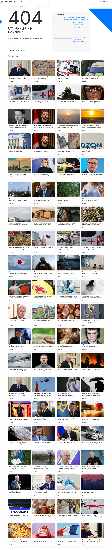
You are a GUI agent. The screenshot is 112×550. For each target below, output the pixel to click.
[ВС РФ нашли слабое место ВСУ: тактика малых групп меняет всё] (43, 120)
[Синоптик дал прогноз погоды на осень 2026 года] (68, 510)
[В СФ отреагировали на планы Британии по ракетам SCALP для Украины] (19, 364)
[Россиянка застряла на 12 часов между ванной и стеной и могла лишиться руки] (68, 291)
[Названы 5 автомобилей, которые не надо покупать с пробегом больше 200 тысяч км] (92, 437)
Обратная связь (100, 548)
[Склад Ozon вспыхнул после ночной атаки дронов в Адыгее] (92, 291)
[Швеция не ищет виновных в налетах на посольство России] (43, 218)
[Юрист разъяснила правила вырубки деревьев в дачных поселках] (68, 339)
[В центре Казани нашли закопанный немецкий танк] (68, 144)
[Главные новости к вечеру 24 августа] (68, 437)
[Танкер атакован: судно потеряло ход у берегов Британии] (68, 120)
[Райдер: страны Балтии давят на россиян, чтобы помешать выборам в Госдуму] (43, 242)
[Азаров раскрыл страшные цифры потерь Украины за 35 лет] (43, 193)
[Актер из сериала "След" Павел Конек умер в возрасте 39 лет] (19, 120)
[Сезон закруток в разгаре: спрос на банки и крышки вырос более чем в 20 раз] (43, 510)
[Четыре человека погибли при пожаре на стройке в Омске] (68, 266)
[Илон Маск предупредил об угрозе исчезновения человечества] (43, 412)
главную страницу (24, 43)
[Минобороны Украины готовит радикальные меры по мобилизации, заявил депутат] (19, 144)
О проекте (50, 548)
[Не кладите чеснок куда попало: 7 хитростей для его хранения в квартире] (92, 218)
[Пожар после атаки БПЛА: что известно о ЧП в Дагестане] (92, 266)
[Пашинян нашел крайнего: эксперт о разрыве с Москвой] (19, 218)
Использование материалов (89, 548)
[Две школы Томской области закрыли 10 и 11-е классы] (19, 461)
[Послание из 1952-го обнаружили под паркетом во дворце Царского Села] (43, 71)
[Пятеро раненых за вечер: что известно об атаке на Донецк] (43, 96)
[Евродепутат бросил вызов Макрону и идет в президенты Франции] (68, 534)
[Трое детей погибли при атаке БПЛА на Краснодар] (92, 242)
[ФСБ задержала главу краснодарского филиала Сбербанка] (68, 388)
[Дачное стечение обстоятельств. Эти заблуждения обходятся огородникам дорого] (19, 242)
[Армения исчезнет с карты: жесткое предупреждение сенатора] (92, 315)
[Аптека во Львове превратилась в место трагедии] (68, 71)
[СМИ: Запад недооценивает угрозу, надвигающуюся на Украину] (92, 485)
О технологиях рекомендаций (60, 548)
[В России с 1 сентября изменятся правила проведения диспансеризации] (19, 96)
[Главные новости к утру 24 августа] (68, 169)
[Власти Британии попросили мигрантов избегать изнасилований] (19, 169)
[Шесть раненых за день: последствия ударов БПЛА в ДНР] (92, 510)
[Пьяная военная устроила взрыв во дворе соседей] (19, 510)
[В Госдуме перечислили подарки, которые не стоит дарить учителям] (19, 291)
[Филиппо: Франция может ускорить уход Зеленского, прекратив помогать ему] (43, 144)
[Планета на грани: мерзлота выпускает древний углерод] (19, 437)
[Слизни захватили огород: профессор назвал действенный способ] (43, 339)
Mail (2, 548)
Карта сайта (108, 548)
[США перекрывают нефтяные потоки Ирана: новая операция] (43, 437)
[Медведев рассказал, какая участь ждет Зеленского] (43, 485)
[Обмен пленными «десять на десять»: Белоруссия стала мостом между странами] (43, 388)
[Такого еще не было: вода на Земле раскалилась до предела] (92, 120)
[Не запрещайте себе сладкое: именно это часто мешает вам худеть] (43, 534)
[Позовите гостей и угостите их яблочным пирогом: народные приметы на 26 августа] (92, 412)
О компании (7, 548)
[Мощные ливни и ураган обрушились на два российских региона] (68, 242)
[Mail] (2, 2)
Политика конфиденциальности (75, 548)
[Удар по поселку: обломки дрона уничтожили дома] (92, 364)
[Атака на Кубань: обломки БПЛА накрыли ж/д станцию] (43, 291)
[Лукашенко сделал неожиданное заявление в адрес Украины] (19, 71)
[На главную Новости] (7, 2)
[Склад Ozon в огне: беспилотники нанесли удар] (92, 144)
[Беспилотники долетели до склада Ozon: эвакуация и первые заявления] (68, 96)
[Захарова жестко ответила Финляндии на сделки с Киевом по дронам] (43, 169)
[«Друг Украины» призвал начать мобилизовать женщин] (68, 364)
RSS (46, 548)
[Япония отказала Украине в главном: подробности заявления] (19, 266)
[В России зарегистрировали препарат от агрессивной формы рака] (68, 485)
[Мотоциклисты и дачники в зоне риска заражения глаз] (43, 315)
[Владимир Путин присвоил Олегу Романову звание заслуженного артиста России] (92, 534)
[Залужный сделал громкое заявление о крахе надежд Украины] (19, 339)
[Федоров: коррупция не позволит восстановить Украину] (92, 461)
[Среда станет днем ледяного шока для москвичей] (68, 193)
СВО (34, 6)
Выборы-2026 (14, 6)
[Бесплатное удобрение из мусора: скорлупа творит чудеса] (68, 315)
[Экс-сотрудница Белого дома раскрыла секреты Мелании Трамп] (92, 96)
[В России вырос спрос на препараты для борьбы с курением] (92, 193)
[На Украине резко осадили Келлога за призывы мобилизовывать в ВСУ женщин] (19, 485)
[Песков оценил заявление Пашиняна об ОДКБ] (19, 315)
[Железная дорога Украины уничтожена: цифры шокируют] (19, 193)
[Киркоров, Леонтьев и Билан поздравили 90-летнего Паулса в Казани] (19, 412)
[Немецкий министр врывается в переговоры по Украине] (92, 169)
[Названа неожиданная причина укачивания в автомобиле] (68, 218)
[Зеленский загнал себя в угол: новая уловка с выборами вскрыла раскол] (43, 364)
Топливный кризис (43, 6)
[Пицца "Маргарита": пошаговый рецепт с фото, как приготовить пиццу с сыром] (19, 534)
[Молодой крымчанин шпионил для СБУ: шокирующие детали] (43, 266)
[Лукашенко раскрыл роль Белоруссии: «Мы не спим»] (19, 388)
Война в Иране (25, 6)
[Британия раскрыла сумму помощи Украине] (68, 412)
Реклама (13, 548)
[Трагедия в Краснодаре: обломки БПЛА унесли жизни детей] (92, 71)
